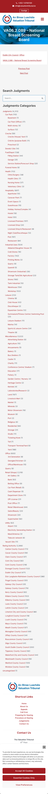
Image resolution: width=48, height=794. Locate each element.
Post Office (12, 503)
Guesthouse (13, 205)
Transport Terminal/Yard (18, 446)
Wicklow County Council (15, 667)
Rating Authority (9, 546)
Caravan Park (13, 198)
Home (24, 703)
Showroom (12, 515)
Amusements (13, 347)
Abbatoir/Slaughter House (18, 248)
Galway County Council (15, 588)
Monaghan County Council (16, 631)
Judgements (24, 721)
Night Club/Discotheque (17, 233)
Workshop (12, 291)
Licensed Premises (15, 221)
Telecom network (15, 538)
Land (10, 395)
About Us (24, 706)
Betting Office (13, 484)
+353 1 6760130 (25, 3)
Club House (12, 302)
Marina (10, 324)
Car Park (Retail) (14, 487)
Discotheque (13, 306)
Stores (10, 279)
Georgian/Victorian (15, 461)
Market (11, 402)
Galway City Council (13, 584)
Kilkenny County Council (15, 600)
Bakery (11, 351)
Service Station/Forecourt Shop (21, 164)
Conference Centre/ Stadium (20, 367)
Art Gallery (12, 476)
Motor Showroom (15, 410)
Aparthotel (12, 194)
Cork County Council (13, 565)
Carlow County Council (14, 549)
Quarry (10, 264)
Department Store (15, 495)
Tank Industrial (14, 283)
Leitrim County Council (14, 608)
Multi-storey (13, 126)
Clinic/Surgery (13, 175)
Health (8, 171)
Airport (10, 526)
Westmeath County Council (16, 659)
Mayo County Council (14, 624)
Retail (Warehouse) (15, 507)
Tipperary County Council (15, 651)
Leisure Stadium (14, 321)
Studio (10, 434)
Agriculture (12, 343)
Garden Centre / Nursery (18, 379)
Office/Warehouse (15, 465)
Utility (7, 523)
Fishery (11, 375)
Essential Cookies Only (24, 778)
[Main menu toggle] (42, 19)
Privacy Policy (29, 790)
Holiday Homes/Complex (18, 209)
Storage (11, 430)
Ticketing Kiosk (14, 438)
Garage (11, 160)
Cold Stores (12, 252)
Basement (12, 118)
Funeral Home (11, 167)
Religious (11, 422)
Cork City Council (12, 561)
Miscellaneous (11, 336)
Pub (9, 237)
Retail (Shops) (11, 472)
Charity (11, 363)
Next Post (24, 73)
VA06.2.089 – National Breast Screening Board (22, 60)
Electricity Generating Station (20, 530)
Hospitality (9, 190)
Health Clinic (13, 179)
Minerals (11, 406)
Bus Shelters (13, 355)
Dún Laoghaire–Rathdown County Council (22, 576)
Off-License (13, 499)
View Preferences (24, 785)
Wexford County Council (15, 663)
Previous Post (24, 69)
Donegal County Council (15, 569)
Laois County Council (14, 604)
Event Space (13, 202)
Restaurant (12, 241)
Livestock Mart (14, 399)
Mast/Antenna (13, 534)
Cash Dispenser (14, 491)
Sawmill (11, 268)
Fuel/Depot (9, 152)
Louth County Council (14, 620)
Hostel (10, 213)
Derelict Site (10, 149)
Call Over (24, 712)
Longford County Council (15, 616)
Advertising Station (15, 340)
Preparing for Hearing (24, 715)
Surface (11, 130)
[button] (44, 747)
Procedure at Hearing (24, 718)
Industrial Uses (11, 245)
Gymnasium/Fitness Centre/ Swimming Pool (26, 314)
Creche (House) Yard (16, 137)
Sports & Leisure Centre (18, 328)
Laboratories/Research (17, 391)
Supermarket (13, 519)
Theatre (11, 332)
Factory (11, 256)
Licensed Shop (14, 225)
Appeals (24, 709)
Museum (11, 414)
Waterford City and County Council (19, 655)
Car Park (8, 114)
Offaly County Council (14, 635)
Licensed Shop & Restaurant (19, 229)
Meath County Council (14, 628)
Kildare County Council (14, 596)
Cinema (11, 298)
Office (21, 55)
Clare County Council (14, 557)
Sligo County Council (13, 643)
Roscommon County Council (17, 639)
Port (9, 418)
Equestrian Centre (15, 310)
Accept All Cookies (24, 771)
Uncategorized (9, 671)
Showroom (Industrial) (17, 271)
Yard (10, 450)
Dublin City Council (10, 55)
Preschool (12, 145)
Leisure (8, 295)
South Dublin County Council (17, 647)
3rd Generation (14, 457)
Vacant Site (10, 542)
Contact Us (24, 724)
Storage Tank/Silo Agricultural (20, 275)
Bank (10, 480)
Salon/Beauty (13, 511)
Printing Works (14, 260)
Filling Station (13, 156)
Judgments (7, 111)
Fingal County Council (14, 580)
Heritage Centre (14, 383)
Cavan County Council (14, 553)
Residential (12, 426)
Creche (8, 134)
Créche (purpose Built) (17, 141)
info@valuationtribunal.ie (25, 6)
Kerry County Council (14, 592)
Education (12, 371)
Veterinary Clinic (14, 186)
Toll (9, 442)
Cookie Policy (18, 790)
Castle (10, 359)
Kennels (11, 387)
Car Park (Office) (15, 122)
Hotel (10, 217)
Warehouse (12, 287)
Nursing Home (13, 183)
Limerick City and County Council (19, 612)
